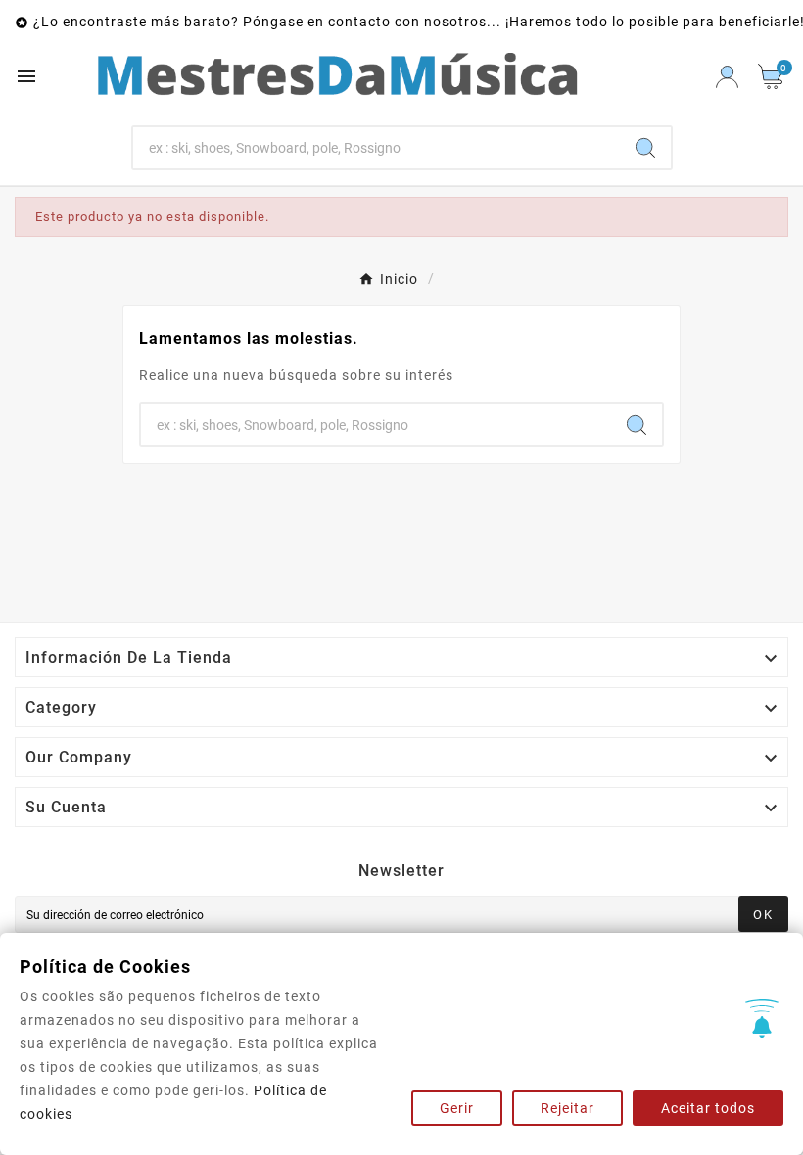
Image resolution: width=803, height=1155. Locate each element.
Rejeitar (567, 1108)
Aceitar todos (708, 1108)
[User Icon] (727, 77)
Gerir (457, 1108)
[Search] (645, 148)
